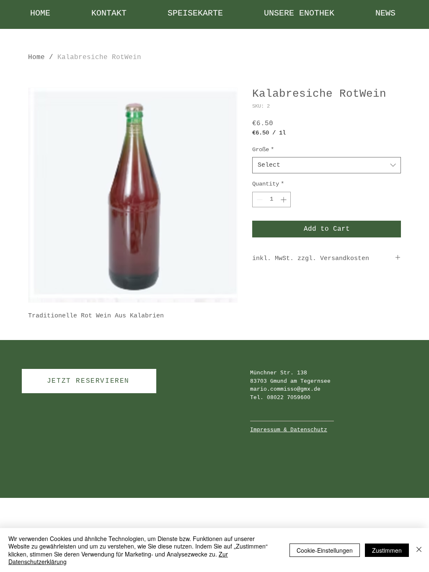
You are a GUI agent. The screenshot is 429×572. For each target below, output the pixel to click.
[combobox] (326, 165)
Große (263, 149)
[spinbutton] (271, 199)
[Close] (419, 550)
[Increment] (284, 199)
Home (36, 57)
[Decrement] (258, 199)
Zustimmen (387, 550)
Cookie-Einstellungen (325, 550)
